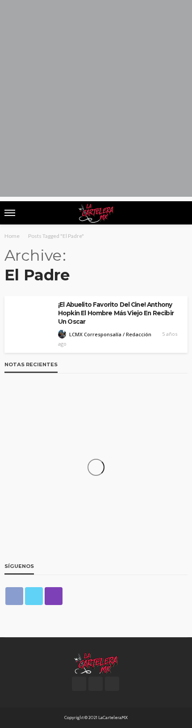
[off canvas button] (9, 212)
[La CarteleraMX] (96, 662)
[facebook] (14, 596)
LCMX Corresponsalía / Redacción (110, 334)
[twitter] (34, 596)
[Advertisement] (96, 100)
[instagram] (53, 596)
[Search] (180, 212)
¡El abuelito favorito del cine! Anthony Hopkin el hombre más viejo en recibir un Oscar (116, 313)
